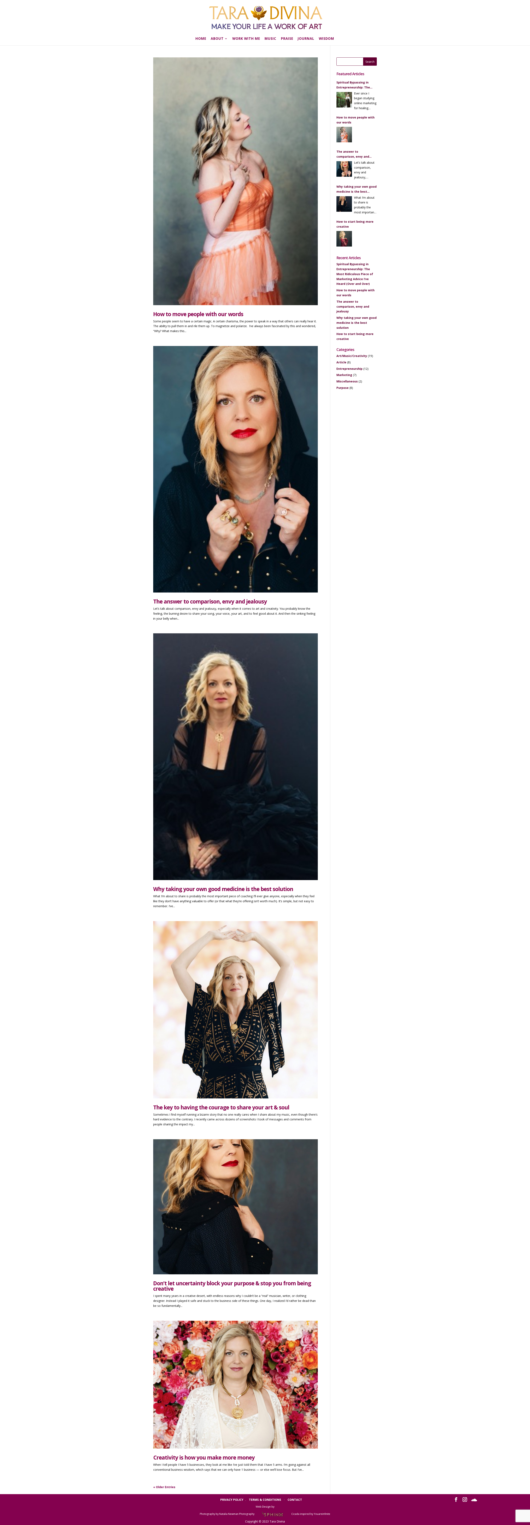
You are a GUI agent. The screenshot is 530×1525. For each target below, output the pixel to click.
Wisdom (326, 39)
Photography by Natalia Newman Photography (227, 1514)
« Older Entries (164, 1487)
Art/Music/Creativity (351, 356)
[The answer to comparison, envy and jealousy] (344, 169)
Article (341, 362)
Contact (295, 1500)
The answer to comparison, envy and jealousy (210, 601)
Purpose (342, 388)
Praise (287, 39)
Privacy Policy (231, 1500)
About (217, 39)
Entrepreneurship (349, 369)
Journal (306, 39)
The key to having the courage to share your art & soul (221, 1107)
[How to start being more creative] (344, 239)
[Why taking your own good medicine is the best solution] (344, 204)
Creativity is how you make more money (204, 1457)
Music (270, 39)
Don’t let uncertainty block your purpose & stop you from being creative (232, 1286)
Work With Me (246, 39)
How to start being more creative (354, 224)
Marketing (344, 375)
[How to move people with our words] (344, 135)
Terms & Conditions (265, 1500)
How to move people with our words (198, 314)
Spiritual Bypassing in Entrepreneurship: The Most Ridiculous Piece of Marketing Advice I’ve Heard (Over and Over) (354, 85)
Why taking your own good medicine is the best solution (223, 889)
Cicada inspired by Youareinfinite (310, 1514)
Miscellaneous (347, 381)
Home (200, 39)
